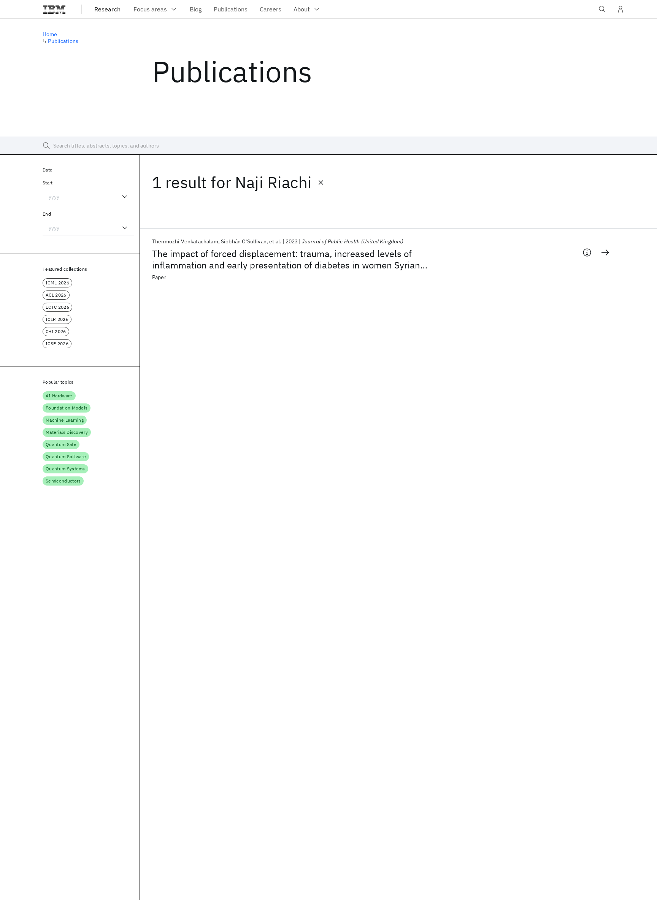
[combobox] (88, 196)
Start (48, 183)
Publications (63, 41)
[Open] (124, 196)
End (47, 214)
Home (50, 34)
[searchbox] (328, 146)
